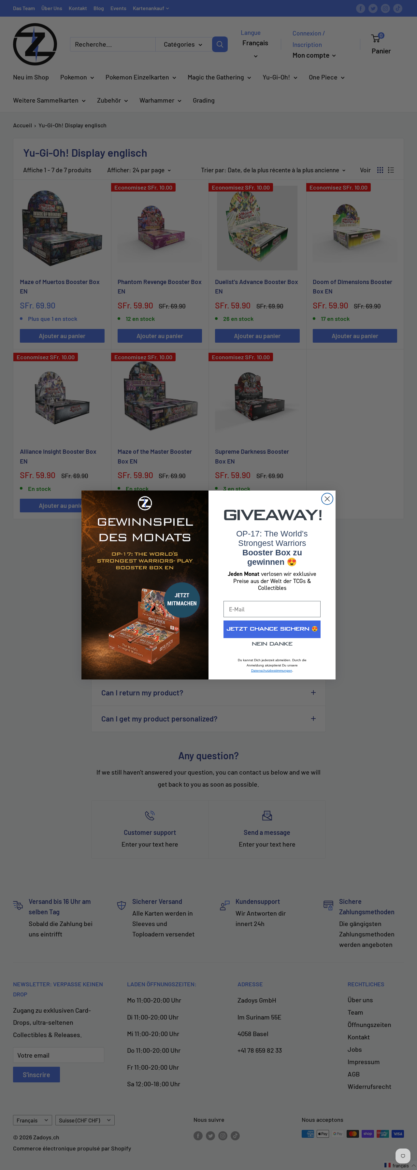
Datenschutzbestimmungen (271, 670)
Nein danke (272, 644)
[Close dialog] (327, 499)
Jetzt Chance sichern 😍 (272, 629)
